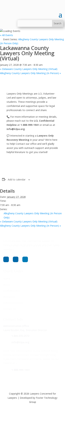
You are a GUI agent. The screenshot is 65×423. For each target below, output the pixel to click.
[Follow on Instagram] (15, 259)
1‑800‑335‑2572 (20, 335)
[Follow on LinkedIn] (25, 259)
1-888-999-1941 (20, 369)
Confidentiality (11, 290)
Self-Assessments (13, 302)
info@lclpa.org (20, 342)
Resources (9, 296)
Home (6, 278)
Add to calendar (16, 179)
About (6, 284)
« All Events (6, 35)
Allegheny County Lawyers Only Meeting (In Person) (30, 73)
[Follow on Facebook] (6, 259)
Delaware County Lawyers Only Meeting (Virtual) (28, 69)
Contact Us (9, 309)
